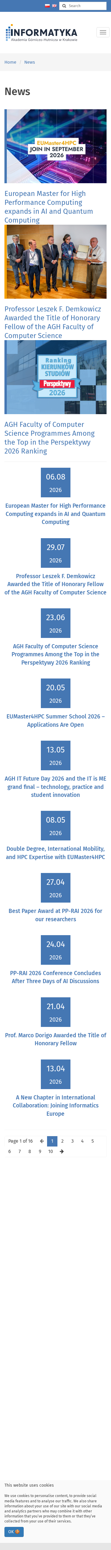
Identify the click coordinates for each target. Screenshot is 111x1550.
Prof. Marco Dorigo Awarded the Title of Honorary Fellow (55, 1039)
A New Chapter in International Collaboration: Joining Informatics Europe (56, 1105)
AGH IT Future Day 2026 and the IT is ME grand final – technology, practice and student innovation (55, 786)
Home (10, 62)
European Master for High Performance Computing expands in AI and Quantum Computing (55, 513)
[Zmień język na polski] (47, 5)
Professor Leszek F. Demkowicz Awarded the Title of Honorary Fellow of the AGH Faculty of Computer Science (55, 584)
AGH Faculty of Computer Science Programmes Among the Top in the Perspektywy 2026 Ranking (55, 654)
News (29, 62)
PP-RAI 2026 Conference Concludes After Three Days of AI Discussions (55, 977)
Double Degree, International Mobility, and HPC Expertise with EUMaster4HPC (55, 852)
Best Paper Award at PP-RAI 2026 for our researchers (55, 915)
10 (50, 1151)
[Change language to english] (54, 5)
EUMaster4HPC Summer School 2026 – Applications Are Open (56, 720)
